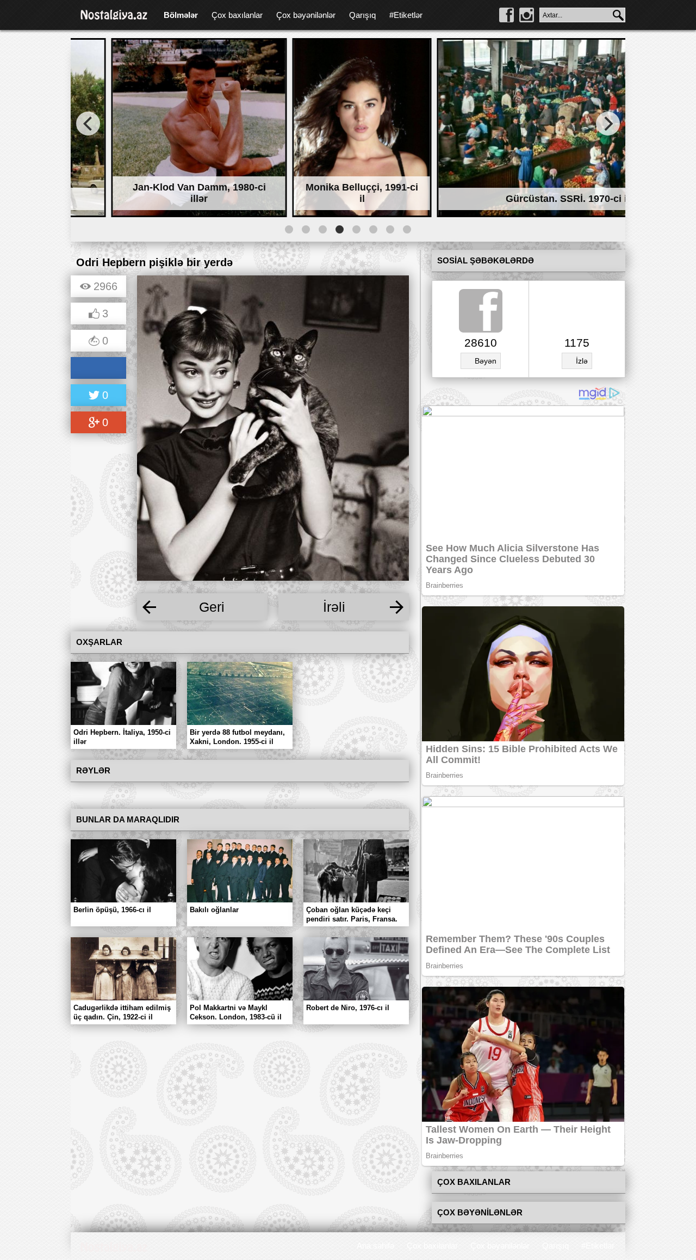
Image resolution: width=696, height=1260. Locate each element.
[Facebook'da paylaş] (98, 368)
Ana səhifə (375, 1245)
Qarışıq (362, 15)
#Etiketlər (405, 15)
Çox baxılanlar (237, 15)
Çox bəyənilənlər (305, 15)
